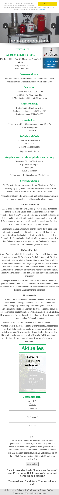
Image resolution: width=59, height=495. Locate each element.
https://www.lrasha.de (29, 151)
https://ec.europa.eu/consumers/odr (41, 188)
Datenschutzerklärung (32, 440)
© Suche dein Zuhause (14, 490)
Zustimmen (47, 4)
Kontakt (42, 493)
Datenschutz (30, 493)
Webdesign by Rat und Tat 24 (40, 490)
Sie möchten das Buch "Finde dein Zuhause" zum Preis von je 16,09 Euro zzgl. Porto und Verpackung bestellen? (32, 473)
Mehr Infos (42, 9)
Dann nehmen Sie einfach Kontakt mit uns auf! (32, 483)
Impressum (18, 493)
